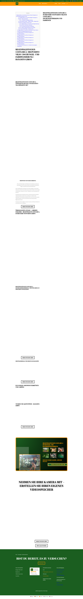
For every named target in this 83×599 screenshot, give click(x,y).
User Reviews (34, 574)
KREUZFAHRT (44, 3)
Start (16, 554)
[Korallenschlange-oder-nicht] (61, 456)
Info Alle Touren (41, 545)
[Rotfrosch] (61, 450)
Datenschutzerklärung (60, 569)
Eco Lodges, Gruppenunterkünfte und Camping (26, 27)
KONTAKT (64, 3)
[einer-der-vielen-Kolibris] (46, 456)
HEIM (40, 3)
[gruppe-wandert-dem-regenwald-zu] (46, 450)
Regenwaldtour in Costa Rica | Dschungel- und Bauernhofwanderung (53, 444)
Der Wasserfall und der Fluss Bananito (26, 26)
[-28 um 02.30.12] (53, 450)
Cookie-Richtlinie (59, 571)
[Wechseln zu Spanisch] (72, 1)
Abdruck (58, 582)
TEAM (59, 3)
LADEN (56, 3)
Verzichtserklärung (60, 584)
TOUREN (50, 3)
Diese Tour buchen (27, 206)
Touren (26, 409)
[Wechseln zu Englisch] (70, 1)
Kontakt (41, 563)
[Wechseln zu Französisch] (75, 1)
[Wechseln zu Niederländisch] (74, 1)
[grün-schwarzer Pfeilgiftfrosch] (53, 456)
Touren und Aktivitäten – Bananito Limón (25, 28)
